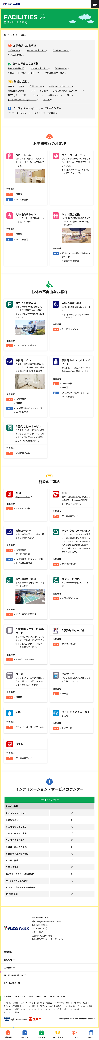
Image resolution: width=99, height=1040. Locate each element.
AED (21, 86)
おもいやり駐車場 (16, 68)
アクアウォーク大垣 (46, 1006)
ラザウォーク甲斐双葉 (11, 1006)
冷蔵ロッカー (54, 95)
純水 (69, 95)
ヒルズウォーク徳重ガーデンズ (15, 1009)
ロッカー (37, 95)
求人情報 (7, 996)
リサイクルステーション (60, 86)
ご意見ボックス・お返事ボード (67, 90)
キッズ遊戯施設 (15, 54)
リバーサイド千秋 (27, 1003)
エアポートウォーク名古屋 (65, 1006)
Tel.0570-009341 (40, 924)
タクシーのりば (38, 90)
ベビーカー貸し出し (36, 50)
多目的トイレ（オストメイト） (22, 72)
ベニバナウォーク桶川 (62, 1003)
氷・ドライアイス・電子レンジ (22, 99)
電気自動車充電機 (16, 90)
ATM (10, 86)
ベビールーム (14, 50)
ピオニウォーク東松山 (44, 1003)
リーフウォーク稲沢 (85, 1006)
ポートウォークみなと (72, 1009)
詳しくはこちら (22, 496)
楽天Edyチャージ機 (17, 95)
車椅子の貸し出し (39, 68)
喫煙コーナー (36, 86)
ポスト (46, 99)
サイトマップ (19, 996)
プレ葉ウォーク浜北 (80, 1003)
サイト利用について (57, 996)
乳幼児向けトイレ (61, 50)
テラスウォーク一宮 (36, 1009)
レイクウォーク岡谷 (29, 1006)
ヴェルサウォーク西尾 (53, 1009)
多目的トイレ (61, 68)
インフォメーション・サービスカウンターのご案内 (31, 113)
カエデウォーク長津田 (11, 1012)
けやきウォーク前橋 (11, 1003)
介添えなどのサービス (54, 72)
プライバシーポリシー (37, 996)
